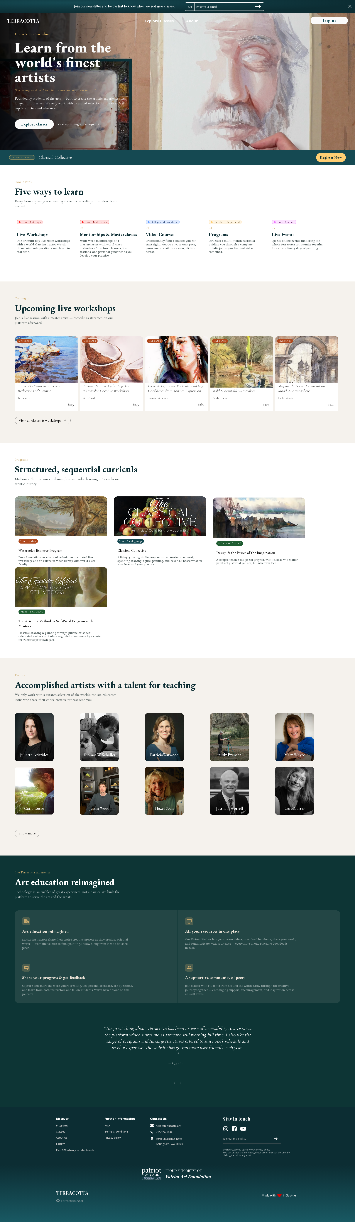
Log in (329, 20)
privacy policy (263, 1149)
